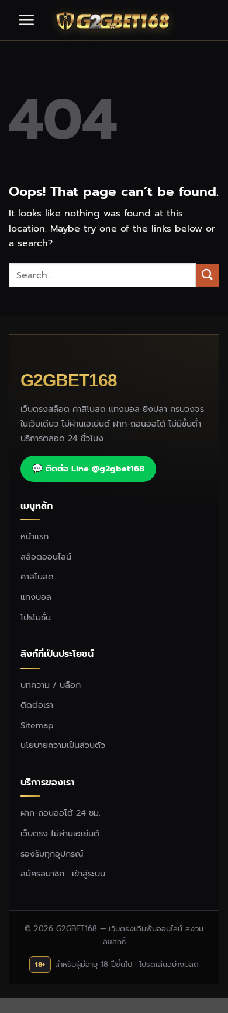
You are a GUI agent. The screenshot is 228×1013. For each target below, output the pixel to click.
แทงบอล (35, 597)
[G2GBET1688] (114, 20)
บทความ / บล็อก (50, 685)
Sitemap (37, 725)
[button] (26, 20)
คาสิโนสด (37, 576)
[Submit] (207, 275)
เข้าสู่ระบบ (88, 873)
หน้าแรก (34, 536)
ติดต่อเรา (36, 704)
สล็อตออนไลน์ (45, 556)
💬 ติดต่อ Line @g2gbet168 (88, 468)
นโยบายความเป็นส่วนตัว (62, 745)
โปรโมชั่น (35, 617)
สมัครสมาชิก (42, 873)
